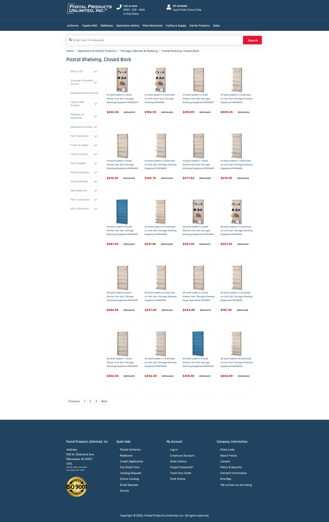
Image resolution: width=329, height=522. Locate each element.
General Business (80, 172)
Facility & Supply (176, 26)
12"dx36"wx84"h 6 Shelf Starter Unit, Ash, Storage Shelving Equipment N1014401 (198, 99)
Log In (176, 9)
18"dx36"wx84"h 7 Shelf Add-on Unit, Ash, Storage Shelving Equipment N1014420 (160, 362)
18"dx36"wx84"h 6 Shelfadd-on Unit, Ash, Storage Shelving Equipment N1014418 (236, 296)
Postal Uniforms (130, 449)
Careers (225, 461)
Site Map (225, 479)
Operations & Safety (82, 127)
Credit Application (131, 461)
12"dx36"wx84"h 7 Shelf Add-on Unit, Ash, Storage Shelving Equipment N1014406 (236, 164)
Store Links (227, 449)
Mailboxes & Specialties (77, 116)
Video (216, 26)
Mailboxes (107, 26)
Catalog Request (131, 473)
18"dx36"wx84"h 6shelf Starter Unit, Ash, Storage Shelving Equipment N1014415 (122, 296)
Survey (124, 490)
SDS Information (80, 209)
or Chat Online (131, 14)
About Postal (228, 455)
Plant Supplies (78, 163)
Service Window (79, 181)
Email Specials (129, 485)
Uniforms (73, 26)
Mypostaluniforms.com (83, 93)
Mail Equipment (79, 190)
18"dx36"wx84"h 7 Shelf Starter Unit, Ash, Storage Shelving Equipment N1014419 (122, 362)
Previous (74, 401)
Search (253, 40)
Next (104, 401)
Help (199, 9)
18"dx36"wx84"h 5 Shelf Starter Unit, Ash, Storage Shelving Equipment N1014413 (198, 230)
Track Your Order (180, 473)
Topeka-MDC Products (77, 104)
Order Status (188, 9)
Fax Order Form (130, 467)
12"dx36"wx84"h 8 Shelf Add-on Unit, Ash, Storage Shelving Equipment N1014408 (160, 230)
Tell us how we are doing (236, 485)
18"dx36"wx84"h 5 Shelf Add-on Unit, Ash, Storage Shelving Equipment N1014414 (236, 230)
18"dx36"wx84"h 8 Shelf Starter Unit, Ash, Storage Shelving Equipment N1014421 (198, 362)
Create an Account (182, 455)
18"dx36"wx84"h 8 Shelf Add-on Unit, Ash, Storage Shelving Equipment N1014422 (236, 362)
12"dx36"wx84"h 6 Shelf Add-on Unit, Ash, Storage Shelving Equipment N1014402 (236, 99)
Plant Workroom (153, 26)
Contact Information (233, 473)
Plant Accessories (80, 199)
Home (70, 51)
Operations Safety (127, 26)
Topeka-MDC (90, 26)
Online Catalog (129, 479)
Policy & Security (231, 467)
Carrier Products (200, 26)
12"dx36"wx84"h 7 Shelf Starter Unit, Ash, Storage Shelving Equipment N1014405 (198, 164)
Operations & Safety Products (97, 51)
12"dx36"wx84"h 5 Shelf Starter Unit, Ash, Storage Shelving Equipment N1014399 (122, 99)
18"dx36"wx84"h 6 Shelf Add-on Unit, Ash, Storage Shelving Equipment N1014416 (160, 296)
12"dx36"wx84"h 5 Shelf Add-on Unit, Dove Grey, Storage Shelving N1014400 (160, 99)
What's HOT (77, 71)
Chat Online (177, 479)
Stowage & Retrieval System (82, 82)
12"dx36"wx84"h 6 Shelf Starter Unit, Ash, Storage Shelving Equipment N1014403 (122, 164)
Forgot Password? (181, 467)
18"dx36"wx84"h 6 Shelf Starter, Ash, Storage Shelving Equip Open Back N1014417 (198, 296)
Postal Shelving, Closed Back (180, 51)
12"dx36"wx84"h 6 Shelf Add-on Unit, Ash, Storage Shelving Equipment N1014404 (160, 164)
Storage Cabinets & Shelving (139, 51)
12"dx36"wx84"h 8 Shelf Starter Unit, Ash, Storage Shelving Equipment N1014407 (122, 230)
